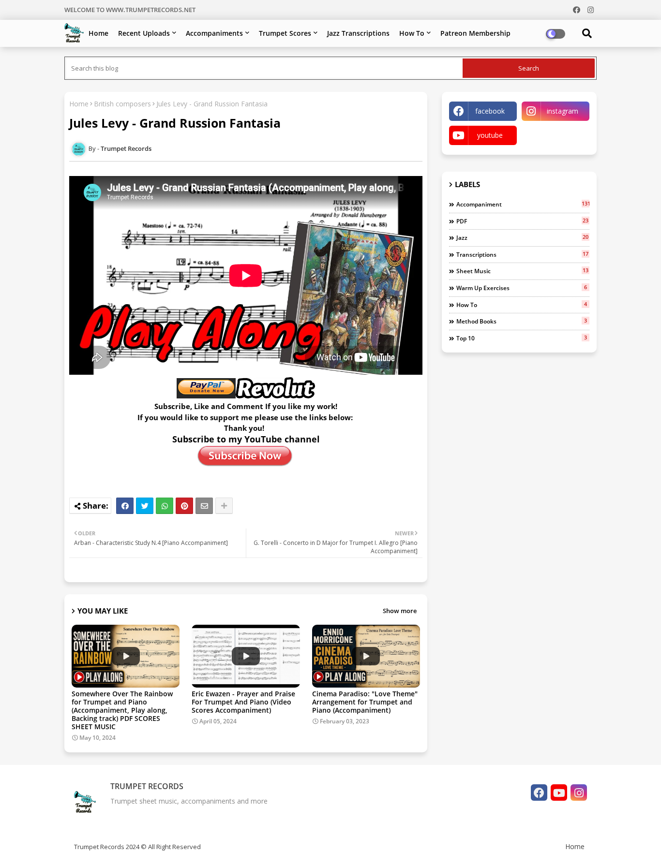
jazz (522, 237)
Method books (521, 321)
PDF (522, 221)
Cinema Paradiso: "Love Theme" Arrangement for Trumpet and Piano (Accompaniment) (365, 702)
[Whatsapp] (164, 506)
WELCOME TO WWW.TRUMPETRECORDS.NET (129, 9)
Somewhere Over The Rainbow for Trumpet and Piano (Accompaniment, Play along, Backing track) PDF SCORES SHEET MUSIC (122, 710)
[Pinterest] (184, 506)
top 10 (521, 338)
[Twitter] (144, 506)
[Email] (204, 506)
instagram (562, 111)
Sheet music (522, 270)
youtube (490, 135)
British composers (122, 103)
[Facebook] (125, 506)
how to (521, 304)
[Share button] (224, 506)
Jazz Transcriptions (358, 33)
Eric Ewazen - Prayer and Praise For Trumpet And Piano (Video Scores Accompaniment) (243, 702)
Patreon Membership (475, 33)
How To (411, 33)
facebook (490, 111)
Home (98, 33)
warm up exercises (521, 287)
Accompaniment (522, 204)
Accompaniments (214, 33)
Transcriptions (522, 254)
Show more (400, 610)
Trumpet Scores (285, 33)
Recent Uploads (144, 33)
